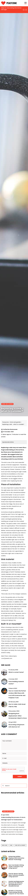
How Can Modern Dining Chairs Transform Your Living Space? (16, 866)
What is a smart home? (16, 672)
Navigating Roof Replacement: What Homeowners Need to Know (18, 716)
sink (11, 845)
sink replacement (20, 845)
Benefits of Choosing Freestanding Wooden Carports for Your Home (16, 892)
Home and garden (7, 404)
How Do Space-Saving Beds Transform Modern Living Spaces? (16, 875)
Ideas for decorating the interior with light (11, 8)
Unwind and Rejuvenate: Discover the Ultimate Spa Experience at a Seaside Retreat (16, 884)
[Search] (3, 785)
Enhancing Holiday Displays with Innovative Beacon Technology (16, 858)
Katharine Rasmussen (10, 429)
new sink (4, 845)
